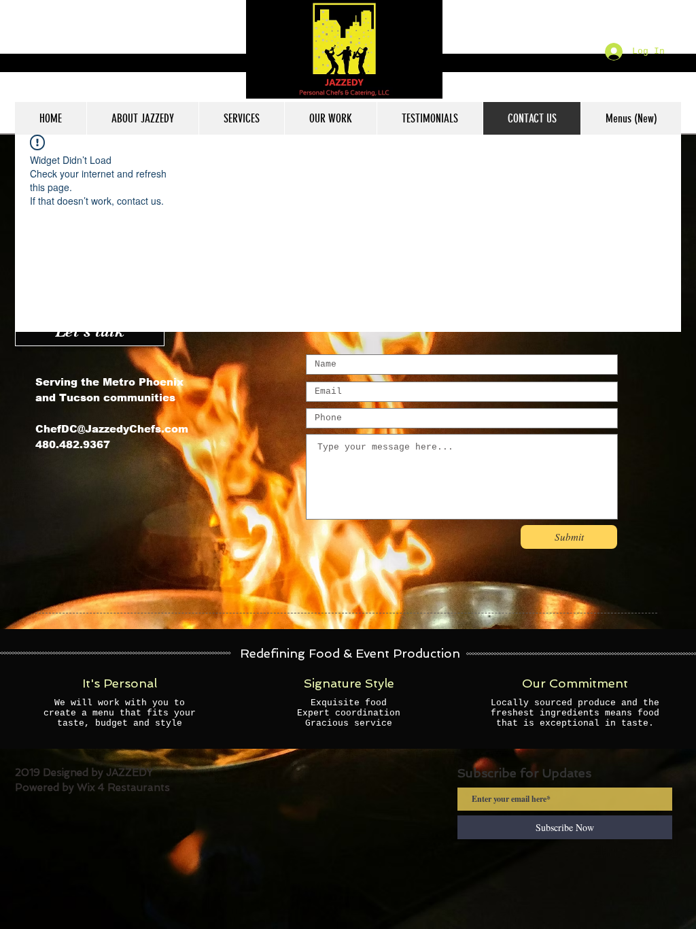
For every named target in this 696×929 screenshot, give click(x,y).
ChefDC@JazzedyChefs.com (111, 429)
